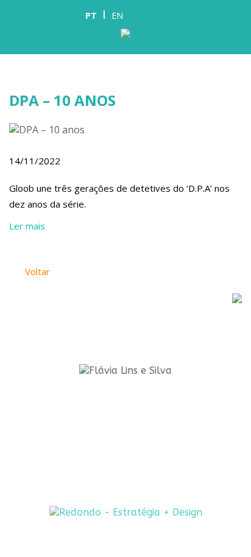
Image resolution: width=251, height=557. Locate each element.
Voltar (36, 271)
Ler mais (27, 226)
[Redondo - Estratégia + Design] (125, 512)
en (117, 15)
